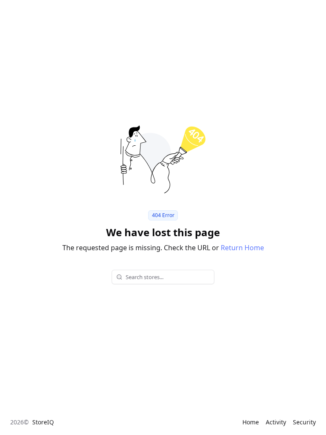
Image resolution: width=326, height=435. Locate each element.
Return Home (242, 247)
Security (304, 422)
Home (250, 422)
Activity (276, 422)
